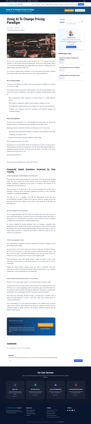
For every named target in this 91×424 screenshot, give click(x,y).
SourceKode (61, 421)
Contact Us (81, 4)
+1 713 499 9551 (35, 1)
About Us (33, 4)
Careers (75, 4)
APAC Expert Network (51, 411)
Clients (43, 4)
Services (38, 4)
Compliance (67, 4)
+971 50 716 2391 (22, 1)
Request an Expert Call (45, 325)
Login (84, 1)
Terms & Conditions (30, 411)
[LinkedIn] (67, 410)
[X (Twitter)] (70, 410)
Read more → (15, 396)
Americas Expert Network (52, 415)
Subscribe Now (78, 360)
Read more (61, 62)
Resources (62, 4)
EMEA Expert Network (51, 413)
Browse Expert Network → (45, 328)
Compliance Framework (31, 413)
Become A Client (69, 10)
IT (16, 11)
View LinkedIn (71, 44)
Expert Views (55, 4)
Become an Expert (80, 10)
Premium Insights (49, 4)
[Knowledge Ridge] (14, 4)
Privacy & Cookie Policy (30, 410)
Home (7, 11)
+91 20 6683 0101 (12, 1)
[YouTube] (72, 410)
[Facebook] (74, 410)
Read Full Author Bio (71, 46)
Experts (71, 4)
